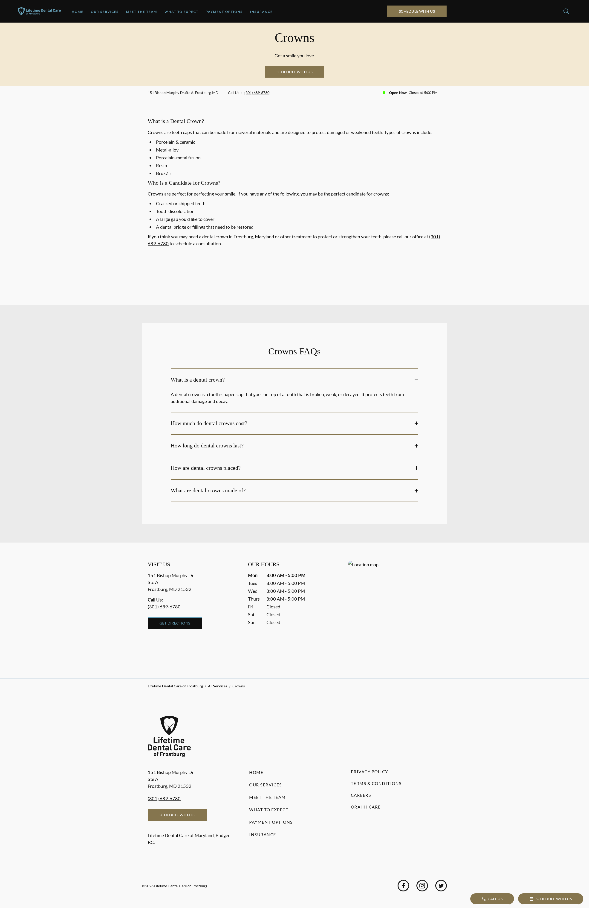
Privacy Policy (369, 771)
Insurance (261, 12)
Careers (361, 795)
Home (78, 12)
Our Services (105, 12)
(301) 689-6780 (256, 92)
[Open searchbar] (566, 11)
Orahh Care (366, 806)
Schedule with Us (417, 11)
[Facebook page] (403, 885)
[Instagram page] (422, 885)
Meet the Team (141, 12)
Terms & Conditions (376, 783)
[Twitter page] (441, 885)
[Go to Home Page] (39, 11)
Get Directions (174, 623)
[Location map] (394, 610)
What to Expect (181, 12)
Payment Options (224, 12)
